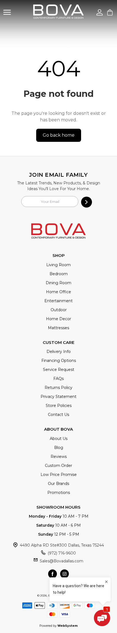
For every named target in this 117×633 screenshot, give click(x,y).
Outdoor (59, 309)
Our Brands (58, 483)
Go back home (59, 135)
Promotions (58, 492)
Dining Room (58, 282)
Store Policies (59, 405)
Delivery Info (59, 351)
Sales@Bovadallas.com (61, 561)
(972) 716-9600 (62, 553)
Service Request (58, 369)
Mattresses (58, 327)
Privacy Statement (58, 396)
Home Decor (58, 318)
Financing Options (58, 360)
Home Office (58, 291)
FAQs (58, 378)
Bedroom (59, 273)
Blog (58, 447)
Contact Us (58, 414)
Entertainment (58, 300)
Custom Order (58, 465)
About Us (58, 438)
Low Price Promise (59, 474)
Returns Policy (58, 387)
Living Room (58, 264)
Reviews (59, 456)
